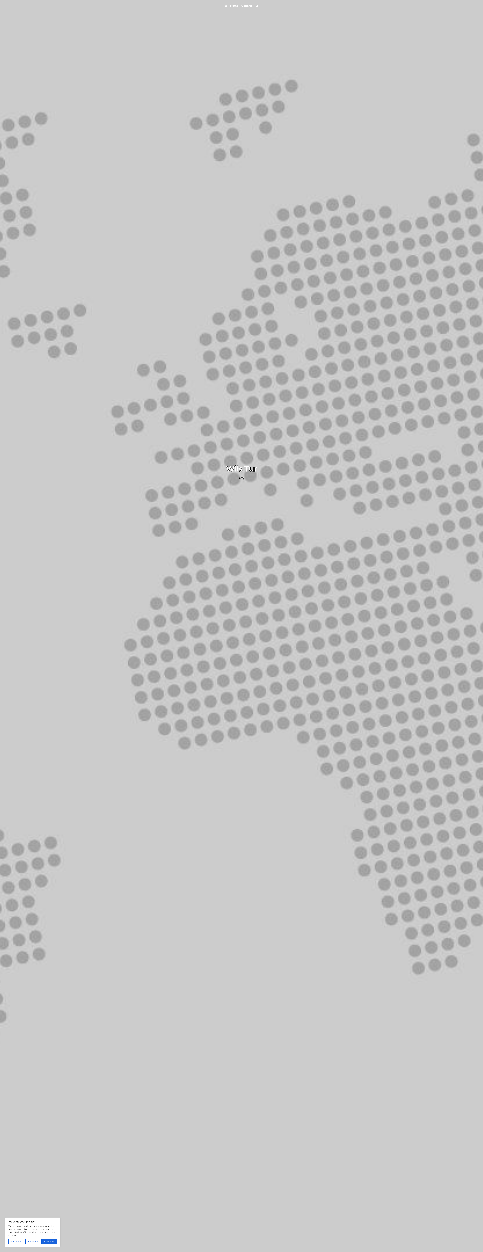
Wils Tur (241, 468)
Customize (16, 1241)
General (246, 5)
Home (234, 5)
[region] (32, 1232)
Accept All (49, 1241)
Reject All (33, 1241)
